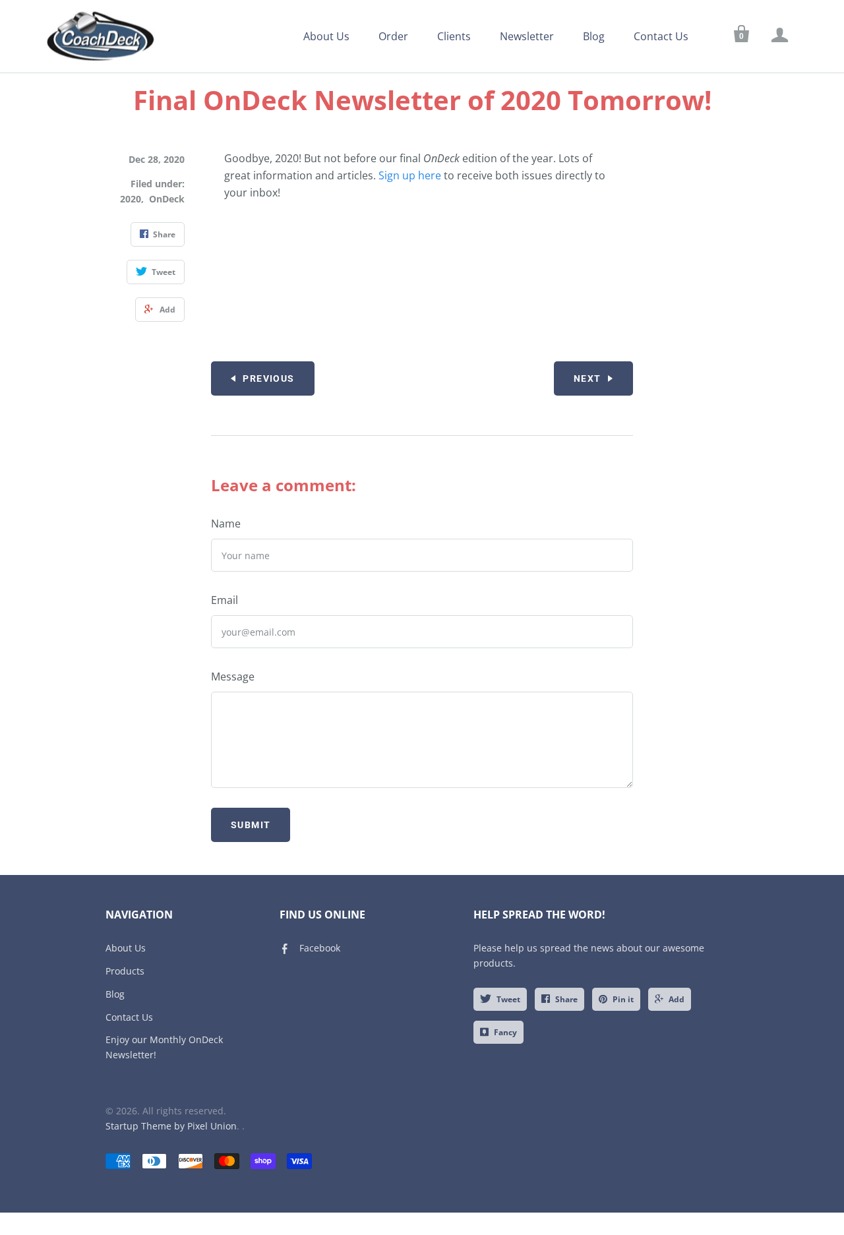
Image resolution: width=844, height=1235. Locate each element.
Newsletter (527, 36)
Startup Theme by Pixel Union (171, 1126)
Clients (454, 36)
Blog (594, 36)
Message (233, 676)
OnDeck (167, 199)
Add (676, 999)
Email (224, 600)
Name (226, 523)
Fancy (505, 1032)
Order (393, 36)
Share (566, 999)
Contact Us (661, 36)
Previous (268, 378)
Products (125, 971)
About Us (326, 36)
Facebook (319, 948)
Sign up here (409, 175)
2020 (130, 199)
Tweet (508, 999)
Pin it (623, 999)
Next (587, 378)
